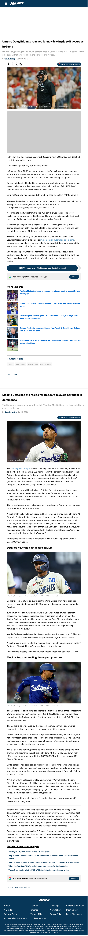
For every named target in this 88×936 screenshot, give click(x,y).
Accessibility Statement (15, 918)
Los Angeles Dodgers (21, 468)
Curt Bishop (10, 59)
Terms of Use (36, 914)
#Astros (19, 204)
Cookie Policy (56, 914)
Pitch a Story (72, 910)
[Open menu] (6, 3)
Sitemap (34, 910)
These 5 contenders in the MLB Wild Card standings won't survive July (38, 870)
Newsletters (56, 910)
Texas (10, 364)
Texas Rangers (20, 364)
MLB (15, 375)
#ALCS (66, 195)
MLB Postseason (45, 364)
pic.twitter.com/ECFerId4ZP (46, 204)
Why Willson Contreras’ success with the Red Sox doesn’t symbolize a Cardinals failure (43, 857)
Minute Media (14, 924)
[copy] (20, 64)
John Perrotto (11, 412)
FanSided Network (75, 905)
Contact (34, 905)
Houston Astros (33, 364)
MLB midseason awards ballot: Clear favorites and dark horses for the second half (43, 862)
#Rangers (27, 204)
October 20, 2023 (46, 207)
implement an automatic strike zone (57, 240)
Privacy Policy (10, 914)
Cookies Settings (38, 918)
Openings (54, 905)
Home (9, 375)
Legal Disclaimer (74, 914)
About (7, 905)
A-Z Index (8, 910)
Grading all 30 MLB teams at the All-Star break (29, 852)
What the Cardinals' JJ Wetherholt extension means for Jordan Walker (38, 866)
